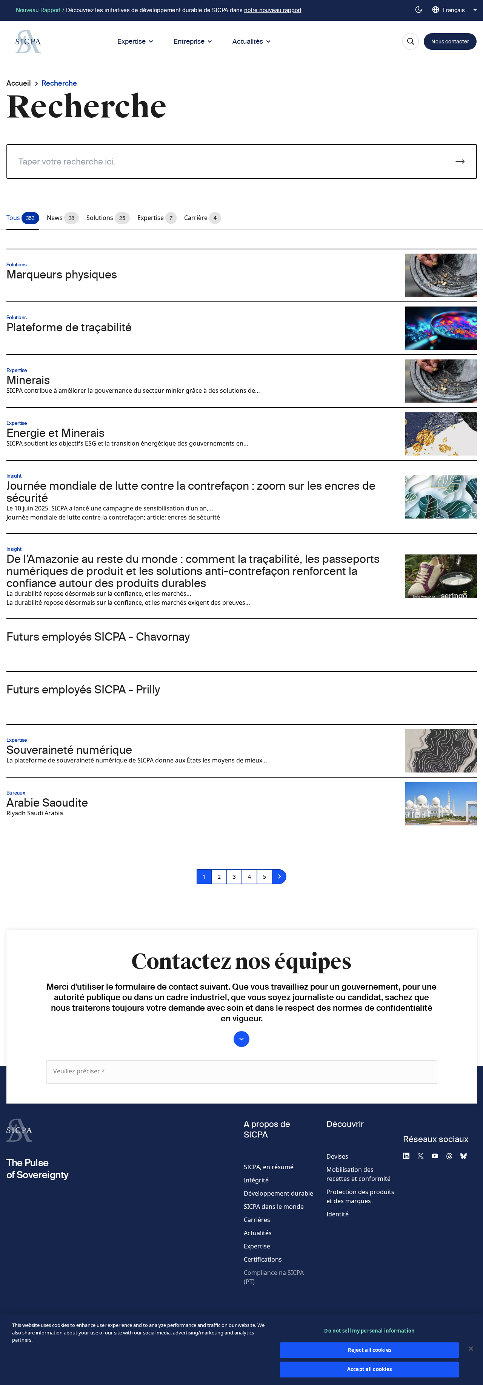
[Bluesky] (466, 1155)
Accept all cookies (369, 1369)
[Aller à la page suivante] (279, 876)
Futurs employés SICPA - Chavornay (98, 636)
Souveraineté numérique (69, 749)
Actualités (247, 41)
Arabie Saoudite (47, 802)
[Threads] (452, 1155)
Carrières (257, 1220)
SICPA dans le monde (274, 1206)
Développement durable (278, 1193)
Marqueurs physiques (61, 274)
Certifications (263, 1259)
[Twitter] (423, 1155)
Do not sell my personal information (369, 1330)
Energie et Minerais (55, 433)
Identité (337, 1214)
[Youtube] (438, 1155)
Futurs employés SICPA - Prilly (83, 689)
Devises (337, 1156)
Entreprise (189, 41)
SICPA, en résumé (269, 1167)
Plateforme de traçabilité (69, 327)
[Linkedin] (409, 1155)
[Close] (471, 1348)
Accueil (18, 83)
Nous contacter (450, 41)
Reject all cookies (369, 1350)
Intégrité (256, 1180)
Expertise (131, 41)
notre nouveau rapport (272, 10)
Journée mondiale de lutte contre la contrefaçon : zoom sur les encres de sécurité (190, 491)
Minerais (28, 380)
